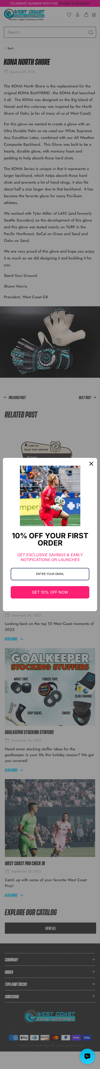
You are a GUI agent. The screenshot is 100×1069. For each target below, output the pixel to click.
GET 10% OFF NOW (50, 592)
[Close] (91, 464)
